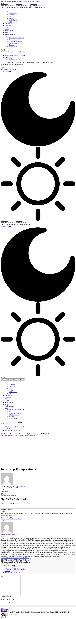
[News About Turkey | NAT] (23, 8)
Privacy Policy (27, 1)
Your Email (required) (8, 509)
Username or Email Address (9, 603)
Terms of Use (39, 1)
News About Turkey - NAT (9, 488)
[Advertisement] (38, 451)
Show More (12, 69)
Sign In (20, 422)
